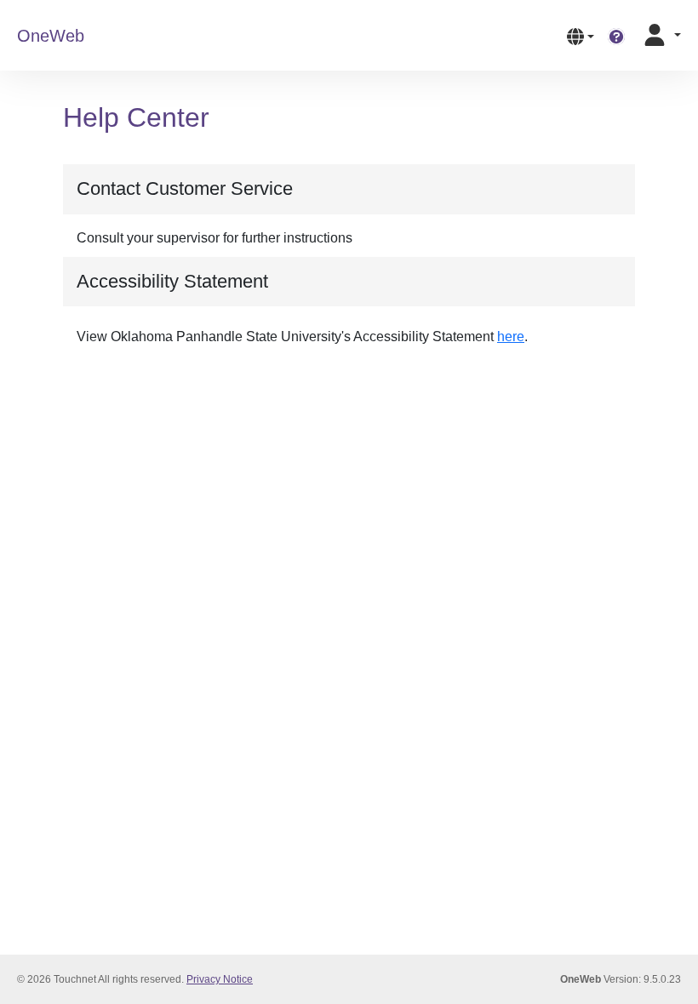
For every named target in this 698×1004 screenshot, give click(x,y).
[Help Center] (616, 35)
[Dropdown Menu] (580, 35)
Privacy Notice (219, 979)
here (510, 336)
